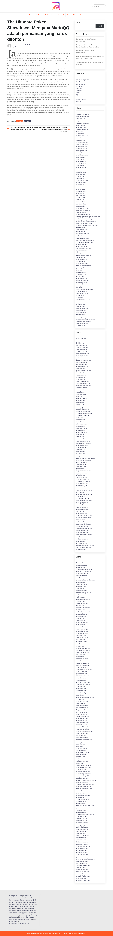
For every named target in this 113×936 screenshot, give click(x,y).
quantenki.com (80, 757)
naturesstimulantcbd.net (83, 321)
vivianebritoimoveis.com (83, 390)
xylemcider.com (81, 310)
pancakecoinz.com (82, 603)
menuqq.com (13, 896)
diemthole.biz (80, 434)
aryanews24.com (81, 229)
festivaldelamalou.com (83, 358)
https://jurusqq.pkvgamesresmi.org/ (19, 923)
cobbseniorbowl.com (82, 236)
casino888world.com (82, 799)
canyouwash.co (81, 121)
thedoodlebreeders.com (83, 266)
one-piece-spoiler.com (83, 716)
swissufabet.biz (81, 168)
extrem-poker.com (81, 259)
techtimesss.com (81, 375)
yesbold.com (80, 133)
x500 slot (33, 902)
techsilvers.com (81, 272)
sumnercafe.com (81, 285)
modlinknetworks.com (83, 846)
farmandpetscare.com (83, 682)
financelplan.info (81, 582)
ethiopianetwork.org (82, 671)
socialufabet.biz (81, 182)
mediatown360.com (82, 522)
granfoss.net (80, 511)
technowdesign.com (82, 238)
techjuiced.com (80, 140)
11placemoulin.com (82, 622)
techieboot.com (81, 127)
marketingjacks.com (82, 532)
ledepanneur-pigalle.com (84, 490)
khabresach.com (81, 541)
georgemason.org (81, 565)
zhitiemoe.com (80, 304)
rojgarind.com (80, 654)
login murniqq (22, 915)
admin (16, 46)
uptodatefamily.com (82, 293)
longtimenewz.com (82, 848)
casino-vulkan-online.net (83, 517)
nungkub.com (80, 306)
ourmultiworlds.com (82, 345)
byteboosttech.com (82, 142)
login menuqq (13, 915)
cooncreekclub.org (82, 347)
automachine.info (81, 725)
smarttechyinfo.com (82, 631)
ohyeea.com (80, 302)
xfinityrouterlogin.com (82, 530)
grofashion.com (81, 857)
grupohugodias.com (82, 268)
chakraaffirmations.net (83, 612)
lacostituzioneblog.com (83, 300)
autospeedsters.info (82, 727)
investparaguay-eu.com (83, 255)
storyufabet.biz (80, 193)
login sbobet (25, 910)
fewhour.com (80, 656)
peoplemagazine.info (82, 116)
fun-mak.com (80, 797)
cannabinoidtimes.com (83, 648)
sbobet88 (33, 910)
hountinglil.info (80, 610)
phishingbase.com (81, 861)
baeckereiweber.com (82, 114)
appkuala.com (80, 451)
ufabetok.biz (80, 199)
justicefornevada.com (82, 676)
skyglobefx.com (81, 735)
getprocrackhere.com (82, 835)
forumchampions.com (82, 353)
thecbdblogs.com (81, 543)
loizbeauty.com (80, 426)
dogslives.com (80, 703)
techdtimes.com (81, 125)
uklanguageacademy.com (84, 569)
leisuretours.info (81, 678)
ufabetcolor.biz (80, 174)
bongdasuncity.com (82, 637)
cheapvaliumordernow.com (84, 791)
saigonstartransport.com (83, 471)
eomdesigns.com (81, 742)
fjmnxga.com (80, 468)
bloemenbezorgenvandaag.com (86, 458)
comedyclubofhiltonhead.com (85, 784)
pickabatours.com (81, 578)
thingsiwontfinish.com (83, 880)
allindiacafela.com (81, 513)
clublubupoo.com (81, 816)
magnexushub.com (82, 144)
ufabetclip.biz (80, 159)
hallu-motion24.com (82, 507)
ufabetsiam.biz (80, 165)
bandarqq (79, 90)
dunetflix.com (80, 287)
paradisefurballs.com (82, 644)
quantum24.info (81, 754)
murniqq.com (22, 913)
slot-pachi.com (80, 639)
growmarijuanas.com (82, 665)
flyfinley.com (80, 605)
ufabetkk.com (80, 437)
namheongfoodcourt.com (84, 500)
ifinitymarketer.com (82, 842)
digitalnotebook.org (82, 633)
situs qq (20, 898)
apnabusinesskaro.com (83, 547)
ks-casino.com (80, 261)
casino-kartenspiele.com (83, 411)
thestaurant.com (81, 812)
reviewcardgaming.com (83, 774)
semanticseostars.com (83, 661)
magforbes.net (80, 392)
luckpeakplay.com (81, 852)
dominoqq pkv (27, 896)
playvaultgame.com (82, 869)
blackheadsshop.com (82, 778)
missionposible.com (82, 526)
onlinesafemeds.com (82, 153)
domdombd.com (81, 831)
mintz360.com (80, 624)
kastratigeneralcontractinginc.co (86, 219)
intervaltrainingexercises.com (85, 806)
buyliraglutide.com (81, 150)
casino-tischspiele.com (83, 415)
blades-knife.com (81, 714)
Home (31, 15)
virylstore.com (80, 377)
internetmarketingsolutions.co (85, 697)
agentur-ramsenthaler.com (84, 739)
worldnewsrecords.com (83, 767)
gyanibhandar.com (82, 155)
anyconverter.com (81, 428)
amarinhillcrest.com (82, 398)
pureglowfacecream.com (83, 443)
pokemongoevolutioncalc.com (85, 859)
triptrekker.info (80, 744)
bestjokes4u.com (81, 614)
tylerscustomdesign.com (83, 370)
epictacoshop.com (81, 477)
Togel (68, 15)
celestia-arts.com (81, 351)
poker (78, 92)
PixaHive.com (80, 933)
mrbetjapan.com (81, 447)
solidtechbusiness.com (83, 771)
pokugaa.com (80, 867)
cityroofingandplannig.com (84, 242)
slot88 (10, 919)
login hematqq (32, 915)
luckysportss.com (81, 850)
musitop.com (80, 295)
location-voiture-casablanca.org (86, 780)
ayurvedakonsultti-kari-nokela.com (86, 225)
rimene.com (79, 488)
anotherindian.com (82, 308)
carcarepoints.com (81, 263)
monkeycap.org (81, 394)
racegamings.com (81, 863)
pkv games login (81, 84)
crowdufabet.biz (81, 204)
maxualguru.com (81, 635)
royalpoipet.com (81, 810)
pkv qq (20, 896)
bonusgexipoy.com (82, 825)
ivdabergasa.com (81, 244)
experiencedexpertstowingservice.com (88, 776)
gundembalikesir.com (82, 129)
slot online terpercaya (82, 80)
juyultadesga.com (81, 246)
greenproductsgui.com (83, 650)
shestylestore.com (81, 878)
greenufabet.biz (81, 172)
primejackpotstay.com (83, 865)
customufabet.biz (81, 191)
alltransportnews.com (82, 208)
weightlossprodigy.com (83, 629)
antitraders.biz (80, 227)
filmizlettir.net (80, 343)
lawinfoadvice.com (82, 280)
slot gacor (29, 900)
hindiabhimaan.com (82, 539)
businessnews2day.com (83, 765)
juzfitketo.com (80, 314)
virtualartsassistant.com (83, 786)
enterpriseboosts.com (82, 409)
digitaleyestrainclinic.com (84, 524)
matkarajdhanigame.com (83, 593)
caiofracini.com (80, 686)
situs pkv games (81, 99)
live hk (78, 82)
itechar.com (79, 131)
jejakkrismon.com (81, 432)
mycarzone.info (81, 750)
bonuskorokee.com (82, 823)
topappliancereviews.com (84, 534)
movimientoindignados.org (84, 289)
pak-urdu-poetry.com (82, 693)
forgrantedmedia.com (82, 366)
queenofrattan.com (82, 708)
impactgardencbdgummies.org (85, 319)
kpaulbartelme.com (82, 782)
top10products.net (81, 575)
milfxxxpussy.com (81, 291)
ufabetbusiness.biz (82, 170)
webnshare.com (81, 667)
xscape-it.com (80, 231)
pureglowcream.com (82, 456)
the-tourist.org (80, 400)
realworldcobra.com (82, 722)
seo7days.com (80, 454)
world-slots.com (81, 597)
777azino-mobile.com (83, 234)
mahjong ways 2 (28, 904)
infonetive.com (80, 475)
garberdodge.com (81, 362)
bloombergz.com (81, 407)
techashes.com (80, 119)
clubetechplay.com (82, 829)
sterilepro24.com (81, 769)
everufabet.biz (80, 202)
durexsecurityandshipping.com (85, 240)
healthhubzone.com (82, 136)
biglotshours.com (81, 148)
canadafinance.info (82, 483)
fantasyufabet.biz (81, 163)
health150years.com (82, 381)
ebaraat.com (80, 138)
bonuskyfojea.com (81, 820)
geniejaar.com (80, 618)
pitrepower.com (81, 520)
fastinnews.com (81, 837)
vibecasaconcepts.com (83, 752)
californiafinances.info (83, 481)
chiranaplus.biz (81, 496)
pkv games (27, 121)
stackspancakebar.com (83, 498)
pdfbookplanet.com (82, 705)
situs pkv (22, 900)
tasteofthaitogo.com (82, 462)
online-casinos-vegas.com (84, 528)
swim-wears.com (81, 364)
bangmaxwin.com (81, 473)
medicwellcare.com (82, 761)
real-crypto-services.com (83, 248)
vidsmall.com (80, 763)
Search (78, 23)
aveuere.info (80, 646)
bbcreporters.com (81, 212)
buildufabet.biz (80, 206)
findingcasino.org (81, 720)
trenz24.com (80, 422)
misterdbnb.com (81, 801)
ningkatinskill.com (81, 274)
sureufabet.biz (80, 189)
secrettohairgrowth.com (83, 460)
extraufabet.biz (80, 176)
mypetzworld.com (81, 251)
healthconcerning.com (83, 652)
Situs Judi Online (78, 15)
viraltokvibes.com (81, 388)
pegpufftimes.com (81, 349)
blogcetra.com (80, 695)
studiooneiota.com (81, 718)
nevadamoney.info (81, 486)
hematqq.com (32, 913)
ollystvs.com (80, 699)
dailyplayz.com (80, 833)
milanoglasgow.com (82, 503)
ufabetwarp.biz (80, 157)
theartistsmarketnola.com (84, 494)
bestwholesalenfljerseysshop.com (86, 221)
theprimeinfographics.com (84, 788)
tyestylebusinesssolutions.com (85, 808)
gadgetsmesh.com (81, 673)
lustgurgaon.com (81, 616)
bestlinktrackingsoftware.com (85, 814)
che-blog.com (80, 601)
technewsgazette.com (83, 441)
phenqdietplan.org (81, 283)
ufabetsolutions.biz (82, 180)
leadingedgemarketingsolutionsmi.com (88, 217)
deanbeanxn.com (81, 590)
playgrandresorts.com (83, 872)
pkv (13, 902)
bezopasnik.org (81, 466)
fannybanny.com (81, 840)
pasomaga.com (81, 317)
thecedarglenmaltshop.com (84, 563)
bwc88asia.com (81, 257)
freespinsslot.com (81, 642)
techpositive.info (81, 688)
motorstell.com (80, 379)
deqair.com (79, 270)
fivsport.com (80, 276)
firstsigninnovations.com (83, 360)
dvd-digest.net (80, 492)
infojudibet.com (81, 586)
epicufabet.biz (80, 195)
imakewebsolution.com (83, 599)
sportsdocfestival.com (83, 876)
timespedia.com (81, 430)
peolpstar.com (80, 368)
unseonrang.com (81, 691)
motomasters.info (81, 748)
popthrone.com (80, 595)
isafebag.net (80, 405)
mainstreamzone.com (82, 663)
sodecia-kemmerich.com (83, 795)
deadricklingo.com (81, 733)
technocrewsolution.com (83, 385)
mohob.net (79, 627)
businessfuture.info (82, 584)
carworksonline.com (82, 373)
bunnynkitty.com (81, 464)
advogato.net (80, 402)
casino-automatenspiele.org (84, 413)
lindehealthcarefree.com (83, 571)
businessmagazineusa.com (84, 759)
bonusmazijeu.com (82, 818)
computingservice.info (83, 684)
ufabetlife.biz (80, 178)
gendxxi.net (79, 746)
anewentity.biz (80, 449)
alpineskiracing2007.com (84, 515)
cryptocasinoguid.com (83, 214)
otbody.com (79, 417)
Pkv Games (39, 15)
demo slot (26, 902)
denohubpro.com (81, 712)
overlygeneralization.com (84, 669)
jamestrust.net (80, 419)
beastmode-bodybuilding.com (85, 580)
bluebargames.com (82, 356)
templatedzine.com (82, 278)
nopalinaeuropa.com (82, 323)
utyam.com (79, 297)
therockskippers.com (82, 509)
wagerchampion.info (82, 729)
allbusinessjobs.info (82, 573)
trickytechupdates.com (83, 537)
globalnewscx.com (82, 701)
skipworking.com (81, 424)
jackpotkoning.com (82, 844)
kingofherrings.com (82, 445)
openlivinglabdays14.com (84, 223)
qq (77, 94)
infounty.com (80, 253)
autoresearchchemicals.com (85, 545)
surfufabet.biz (80, 185)
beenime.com (80, 793)
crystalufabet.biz (81, 197)
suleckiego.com (81, 549)
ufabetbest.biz (80, 187)
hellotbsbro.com (81, 680)
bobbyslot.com (80, 620)
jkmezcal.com (80, 803)
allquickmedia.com (82, 439)
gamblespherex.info (82, 737)
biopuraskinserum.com (83, 479)
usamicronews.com (82, 855)
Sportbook (61, 15)
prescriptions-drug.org (83, 383)
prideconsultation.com (83, 607)
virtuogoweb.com (81, 146)
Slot (46, 15)
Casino (53, 15)
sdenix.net (79, 396)
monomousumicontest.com (84, 731)
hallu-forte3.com (81, 505)
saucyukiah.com (81, 339)
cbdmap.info (80, 588)
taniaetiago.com (81, 312)
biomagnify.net (80, 325)
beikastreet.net (80, 341)
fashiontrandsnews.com (83, 210)
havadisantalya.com (82, 123)
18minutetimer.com (82, 659)
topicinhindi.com (81, 567)
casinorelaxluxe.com (82, 827)
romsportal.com (81, 874)
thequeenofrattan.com (83, 710)
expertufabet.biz (81, 161)
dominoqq (79, 88)
